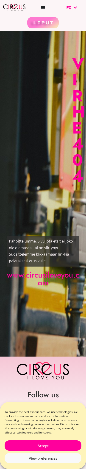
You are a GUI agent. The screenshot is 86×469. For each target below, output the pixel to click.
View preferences (43, 458)
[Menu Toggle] (43, 7)
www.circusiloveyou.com (43, 278)
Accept (43, 445)
